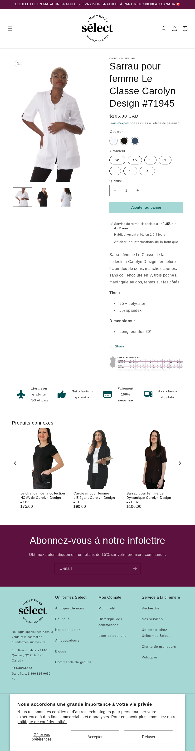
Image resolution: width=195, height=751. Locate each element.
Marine (135, 141)
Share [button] (120, 346)
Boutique (62, 619)
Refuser (148, 737)
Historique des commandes (110, 622)
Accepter (95, 737)
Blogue (61, 651)
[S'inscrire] (135, 568)
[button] (10, 28)
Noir (124, 141)
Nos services (152, 619)
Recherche (150, 608)
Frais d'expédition (122, 123)
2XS (117, 159)
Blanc (113, 141)
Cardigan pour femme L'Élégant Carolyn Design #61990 (94, 497)
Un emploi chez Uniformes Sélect (156, 632)
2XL (147, 170)
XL (130, 170)
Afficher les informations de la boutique (146, 242)
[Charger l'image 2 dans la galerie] (44, 197)
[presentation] (15, 463)
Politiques (150, 657)
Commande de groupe (73, 662)
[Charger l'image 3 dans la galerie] (65, 197)
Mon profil (106, 608)
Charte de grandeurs (159, 646)
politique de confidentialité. (42, 722)
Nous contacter (67, 630)
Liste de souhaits (112, 635)
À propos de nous (69, 608)
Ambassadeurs (67, 640)
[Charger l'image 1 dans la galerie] (22, 197)
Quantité (115, 181)
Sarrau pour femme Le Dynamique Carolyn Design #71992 (149, 497)
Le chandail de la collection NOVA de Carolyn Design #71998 (42, 497)
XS (135, 159)
